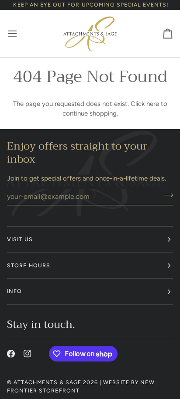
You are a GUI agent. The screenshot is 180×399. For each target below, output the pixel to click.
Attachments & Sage (47, 382)
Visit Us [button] (20, 239)
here (152, 104)
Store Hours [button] (28, 265)
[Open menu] (20, 33)
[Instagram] (27, 354)
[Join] (166, 195)
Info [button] (14, 291)
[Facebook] (11, 354)
